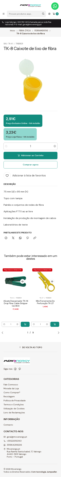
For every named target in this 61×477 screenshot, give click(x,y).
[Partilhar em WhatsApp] (20, 238)
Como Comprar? (12, 392)
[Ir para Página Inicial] (30, 5)
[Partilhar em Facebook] (6, 238)
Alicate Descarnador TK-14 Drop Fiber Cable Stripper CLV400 (15, 303)
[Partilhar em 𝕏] (13, 238)
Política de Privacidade (15, 400)
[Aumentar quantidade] (54, 146)
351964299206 (14, 445)
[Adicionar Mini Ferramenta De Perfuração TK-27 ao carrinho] (54, 324)
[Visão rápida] (22, 281)
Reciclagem (9, 396)
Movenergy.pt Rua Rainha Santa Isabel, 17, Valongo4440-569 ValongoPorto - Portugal (24, 453)
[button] (30, 347)
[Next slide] (58, 332)
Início (12, 31)
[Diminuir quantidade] (6, 146)
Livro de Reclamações (14, 412)
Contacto (8, 424)
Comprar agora (30, 164)
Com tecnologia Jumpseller (44, 472)
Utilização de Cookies (14, 408)
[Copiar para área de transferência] (34, 238)
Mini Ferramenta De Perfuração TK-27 (45, 302)
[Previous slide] (3, 332)
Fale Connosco (11, 384)
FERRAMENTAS (41, 31)
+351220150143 (14, 440)
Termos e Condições (14, 404)
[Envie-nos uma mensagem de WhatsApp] (55, 6)
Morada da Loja (11, 388)
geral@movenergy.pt (17, 436)
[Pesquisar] (43, 14)
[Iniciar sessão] (49, 14)
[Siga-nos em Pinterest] (19, 368)
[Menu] (3, 14)
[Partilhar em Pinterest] (27, 238)
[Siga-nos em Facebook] (15, 368)
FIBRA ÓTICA (25, 31)
